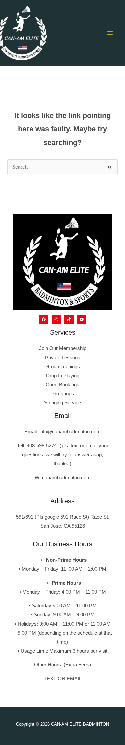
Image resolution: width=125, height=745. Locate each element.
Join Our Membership (62, 348)
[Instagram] (56, 319)
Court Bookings (62, 384)
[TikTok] (69, 319)
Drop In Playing (62, 375)
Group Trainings (62, 366)
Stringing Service (62, 402)
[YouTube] (81, 319)
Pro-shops (62, 393)
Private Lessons (62, 357)
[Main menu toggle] (110, 33)
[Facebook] (43, 319)
